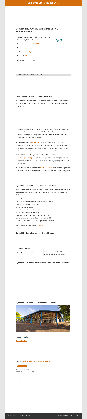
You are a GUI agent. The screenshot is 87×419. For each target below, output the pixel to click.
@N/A (27, 56)
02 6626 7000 (35, 142)
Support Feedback (21, 341)
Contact (40, 225)
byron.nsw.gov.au (46, 168)
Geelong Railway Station (22, 377)
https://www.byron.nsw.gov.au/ (31, 52)
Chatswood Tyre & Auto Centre (63, 377)
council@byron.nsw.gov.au (30, 48)
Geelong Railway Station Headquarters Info (36, 361)
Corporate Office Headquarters (43, 3)
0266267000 (33, 44)
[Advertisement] (43, 17)
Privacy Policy (78, 415)
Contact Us (65, 415)
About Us (60, 415)
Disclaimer (71, 415)
